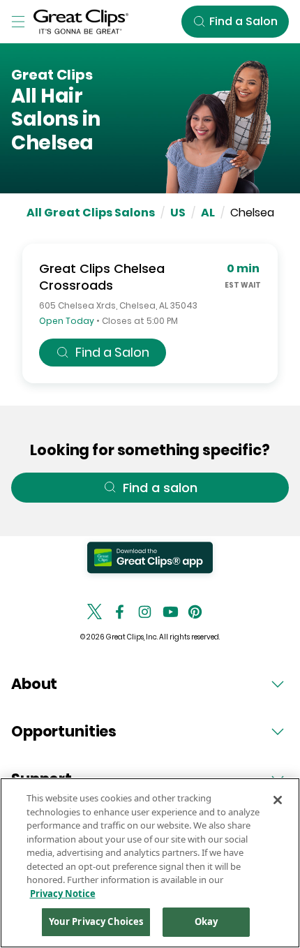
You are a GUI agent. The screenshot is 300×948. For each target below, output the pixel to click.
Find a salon (160, 487)
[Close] (277, 800)
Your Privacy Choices (96, 921)
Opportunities (64, 731)
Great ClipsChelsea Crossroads (102, 277)
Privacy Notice (63, 893)
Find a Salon (112, 352)
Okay (206, 921)
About (34, 684)
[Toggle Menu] (18, 22)
